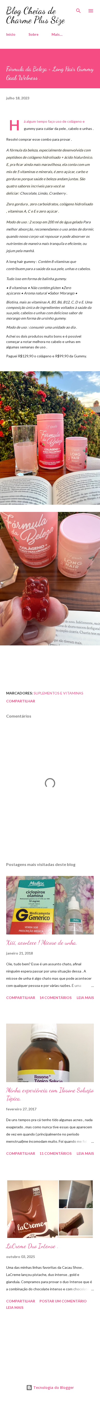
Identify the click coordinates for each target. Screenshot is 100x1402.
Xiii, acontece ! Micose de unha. (41, 942)
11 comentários (55, 1153)
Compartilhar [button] (20, 701)
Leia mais (85, 997)
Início (10, 34)
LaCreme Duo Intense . (32, 1246)
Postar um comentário (63, 1301)
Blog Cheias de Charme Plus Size (35, 15)
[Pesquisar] (78, 9)
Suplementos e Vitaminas (58, 693)
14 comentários (55, 997)
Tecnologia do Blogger (53, 1387)
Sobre (33, 34)
